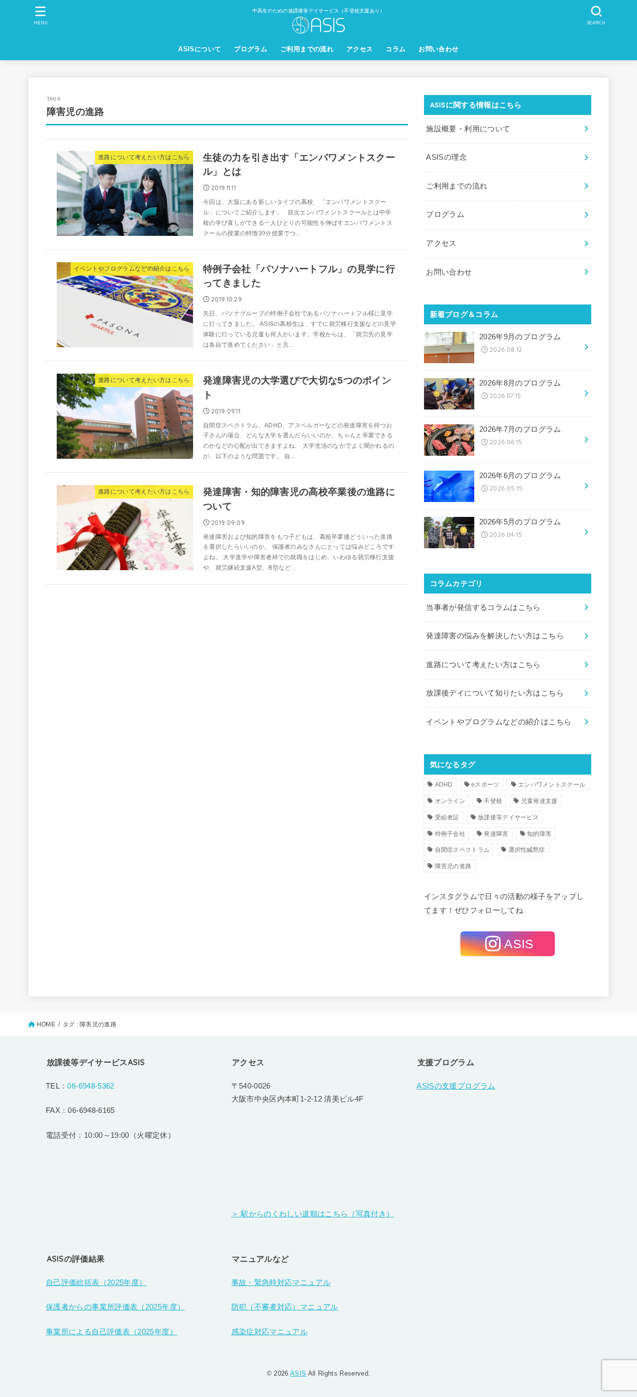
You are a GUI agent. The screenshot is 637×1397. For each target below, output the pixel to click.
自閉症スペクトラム (462, 849)
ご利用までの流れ (306, 49)
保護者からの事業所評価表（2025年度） (115, 1307)
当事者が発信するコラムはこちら (483, 607)
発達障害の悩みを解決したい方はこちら (495, 636)
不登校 (493, 801)
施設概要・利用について (468, 129)
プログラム (250, 49)
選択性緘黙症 (527, 849)
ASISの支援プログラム (456, 1086)
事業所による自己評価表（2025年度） (111, 1332)
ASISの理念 (446, 157)
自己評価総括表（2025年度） (96, 1283)
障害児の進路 (453, 866)
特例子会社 (450, 833)
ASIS (298, 1373)
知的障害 (539, 833)
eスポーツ (485, 784)
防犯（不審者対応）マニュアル (284, 1307)
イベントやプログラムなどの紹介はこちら (498, 722)
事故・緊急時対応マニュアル (281, 1283)
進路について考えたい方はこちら (483, 665)
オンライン (450, 801)
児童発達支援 (539, 801)
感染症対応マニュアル (269, 1332)
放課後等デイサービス (508, 817)
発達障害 (496, 833)
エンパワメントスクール (551, 784)
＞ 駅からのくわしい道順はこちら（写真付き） (312, 1214)
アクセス (359, 49)
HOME (46, 1024)
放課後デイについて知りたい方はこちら (495, 693)
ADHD (444, 784)
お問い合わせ (438, 49)
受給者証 (447, 817)
